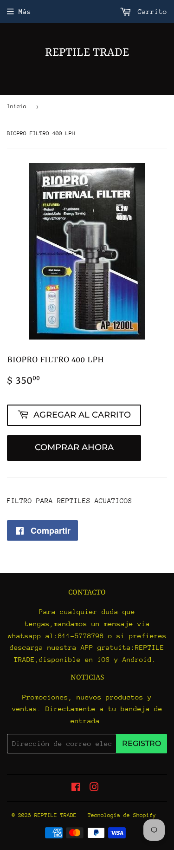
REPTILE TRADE (87, 52)
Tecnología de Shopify (122, 815)
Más (25, 11)
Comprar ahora (74, 447)
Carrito (150, 11)
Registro (141, 743)
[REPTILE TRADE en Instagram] (94, 788)
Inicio (16, 106)
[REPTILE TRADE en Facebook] (76, 788)
